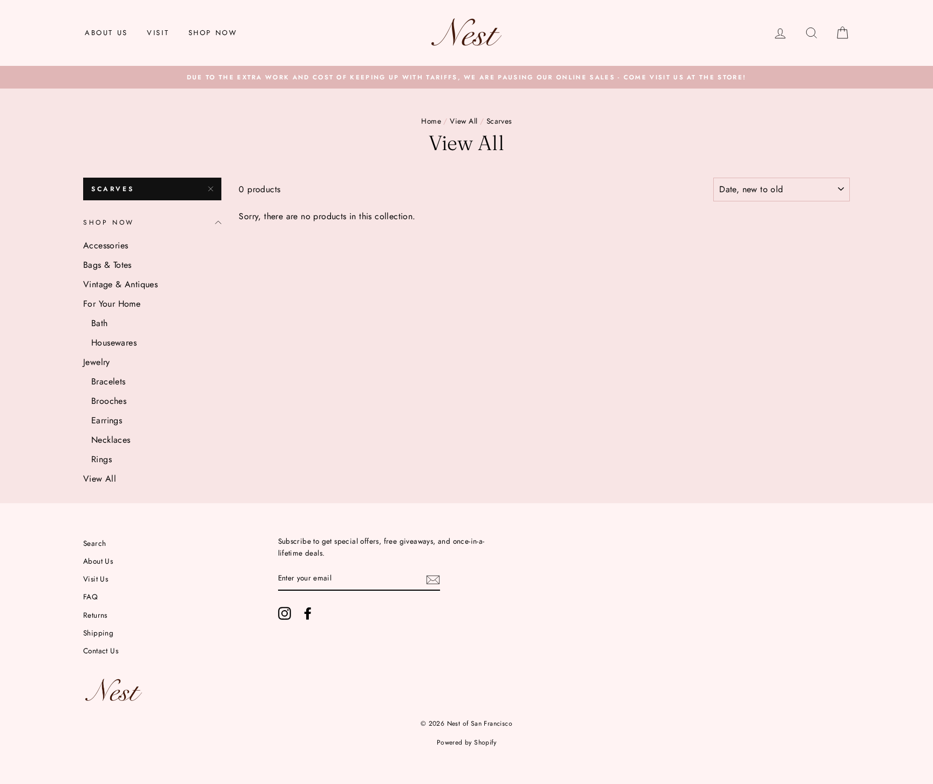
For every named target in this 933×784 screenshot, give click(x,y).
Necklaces (111, 440)
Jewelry (96, 362)
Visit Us (95, 578)
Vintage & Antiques (120, 284)
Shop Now (213, 33)
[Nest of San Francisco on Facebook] (307, 613)
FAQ (90, 596)
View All (463, 121)
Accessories (105, 245)
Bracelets (108, 381)
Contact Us (100, 650)
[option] (466, 77)
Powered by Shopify (466, 742)
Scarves (112, 189)
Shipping (98, 632)
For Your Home (111, 304)
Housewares (114, 342)
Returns (95, 615)
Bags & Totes (107, 265)
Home (431, 121)
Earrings (106, 420)
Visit (158, 33)
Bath (99, 323)
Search (94, 543)
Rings (101, 459)
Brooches (108, 401)
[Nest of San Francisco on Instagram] (284, 613)
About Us (106, 33)
